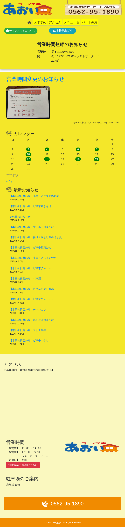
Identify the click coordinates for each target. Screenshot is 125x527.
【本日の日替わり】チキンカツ (28, 309)
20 (78, 159)
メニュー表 (71, 22)
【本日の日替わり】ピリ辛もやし (29, 340)
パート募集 (89, 22)
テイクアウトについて (22, 30)
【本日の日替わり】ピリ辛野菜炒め (30, 247)
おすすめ (40, 22)
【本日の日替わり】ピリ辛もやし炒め (32, 289)
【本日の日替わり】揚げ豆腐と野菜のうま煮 (36, 237)
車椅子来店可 (64, 30)
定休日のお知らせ (20, 216)
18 (46, 159)
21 (96, 159)
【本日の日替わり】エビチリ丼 (28, 330)
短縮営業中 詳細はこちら (23, 465)
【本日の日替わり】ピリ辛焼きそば (30, 206)
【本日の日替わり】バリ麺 (25, 278)
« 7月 (9, 181)
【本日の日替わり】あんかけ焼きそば (32, 320)
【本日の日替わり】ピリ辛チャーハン (32, 268)
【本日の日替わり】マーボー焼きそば (32, 227)
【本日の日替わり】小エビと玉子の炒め (33, 257)
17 (28, 159)
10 (28, 154)
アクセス (55, 22)
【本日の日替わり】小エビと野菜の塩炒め (34, 196)
